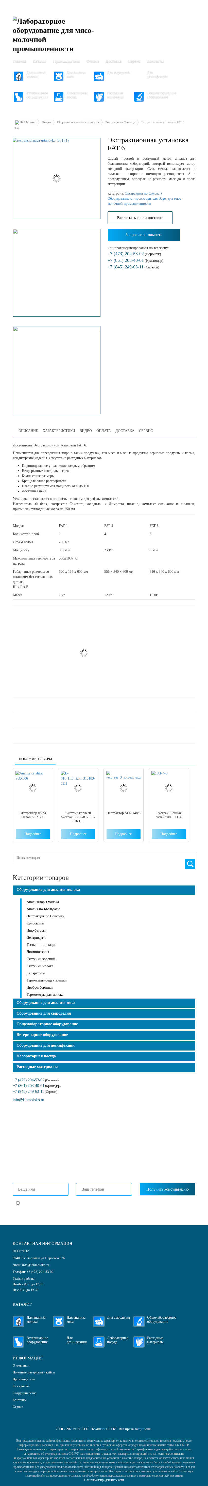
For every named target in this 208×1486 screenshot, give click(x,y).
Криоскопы (35, 923)
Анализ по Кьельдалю (43, 909)
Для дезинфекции (157, 74)
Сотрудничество (25, 1393)
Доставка (114, 61)
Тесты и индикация (41, 945)
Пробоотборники (40, 987)
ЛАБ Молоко (28, 122)
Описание (28, 431)
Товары (46, 122)
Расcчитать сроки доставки (140, 217)
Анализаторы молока (43, 902)
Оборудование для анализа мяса (45, 1002)
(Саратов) (133, 267)
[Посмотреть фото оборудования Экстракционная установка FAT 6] (56, 178)
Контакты (155, 61)
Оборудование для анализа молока (78, 122)
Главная (19, 61)
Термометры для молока (45, 995)
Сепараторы (36, 973)
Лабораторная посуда (77, 95)
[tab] (28, 431)
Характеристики (59, 431)
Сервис (134, 61)
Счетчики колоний (41, 959)
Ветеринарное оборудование (37, 95)
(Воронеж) (134, 254)
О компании (21, 1365)
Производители (66, 61)
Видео (86, 431)
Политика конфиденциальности (104, 1480)
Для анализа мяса (76, 74)
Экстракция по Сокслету (120, 122)
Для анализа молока (36, 74)
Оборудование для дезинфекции (45, 1045)
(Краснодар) (135, 261)
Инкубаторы (36, 930)
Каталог (40, 61)
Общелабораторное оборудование (160, 95)
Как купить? (21, 1386)
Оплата (92, 61)
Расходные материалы (115, 95)
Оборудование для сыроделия (43, 1013)
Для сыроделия (118, 72)
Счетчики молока (40, 966)
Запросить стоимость (144, 235)
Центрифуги (36, 937)
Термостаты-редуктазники (47, 980)
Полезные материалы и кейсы (34, 1372)
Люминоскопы (38, 952)
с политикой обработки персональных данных (80, 1203)
